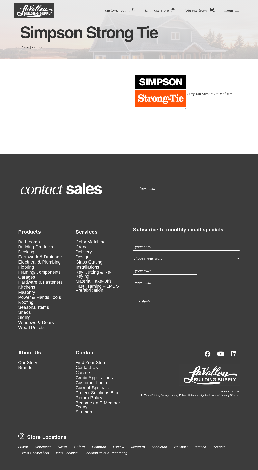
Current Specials (92, 388)
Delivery (84, 252)
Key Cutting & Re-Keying (93, 274)
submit (144, 301)
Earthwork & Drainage (40, 257)
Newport (181, 447)
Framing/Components (39, 272)
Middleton (159, 447)
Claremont (43, 447)
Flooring (26, 267)
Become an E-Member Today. (98, 405)
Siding (24, 317)
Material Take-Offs (94, 281)
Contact (85, 352)
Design (82, 257)
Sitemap (84, 412)
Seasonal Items (33, 307)
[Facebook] (208, 354)
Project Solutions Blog (98, 393)
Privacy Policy (178, 395)
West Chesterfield (35, 453)
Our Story (27, 363)
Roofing (25, 302)
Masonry (26, 292)
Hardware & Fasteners (40, 282)
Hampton (99, 447)
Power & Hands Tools (39, 297)
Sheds (24, 312)
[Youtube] (221, 354)
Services (87, 232)
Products (29, 232)
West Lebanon (67, 453)
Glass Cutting (89, 262)
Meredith (138, 447)
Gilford (79, 447)
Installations (87, 267)
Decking (26, 252)
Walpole (219, 447)
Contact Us (87, 368)
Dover (62, 447)
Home (24, 47)
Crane (82, 247)
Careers (83, 373)
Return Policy (89, 398)
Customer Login (91, 383)
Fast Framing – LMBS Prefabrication (97, 288)
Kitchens (26, 287)
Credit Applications (94, 378)
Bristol (23, 447)
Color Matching (91, 242)
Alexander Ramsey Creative (223, 395)
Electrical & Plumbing (39, 262)
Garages (26, 277)
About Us (29, 352)
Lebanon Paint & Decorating (106, 453)
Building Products (35, 247)
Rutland (200, 447)
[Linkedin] (234, 354)
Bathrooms (29, 242)
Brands (37, 47)
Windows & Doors (36, 323)
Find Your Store (91, 363)
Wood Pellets (31, 328)
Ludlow (118, 447)
